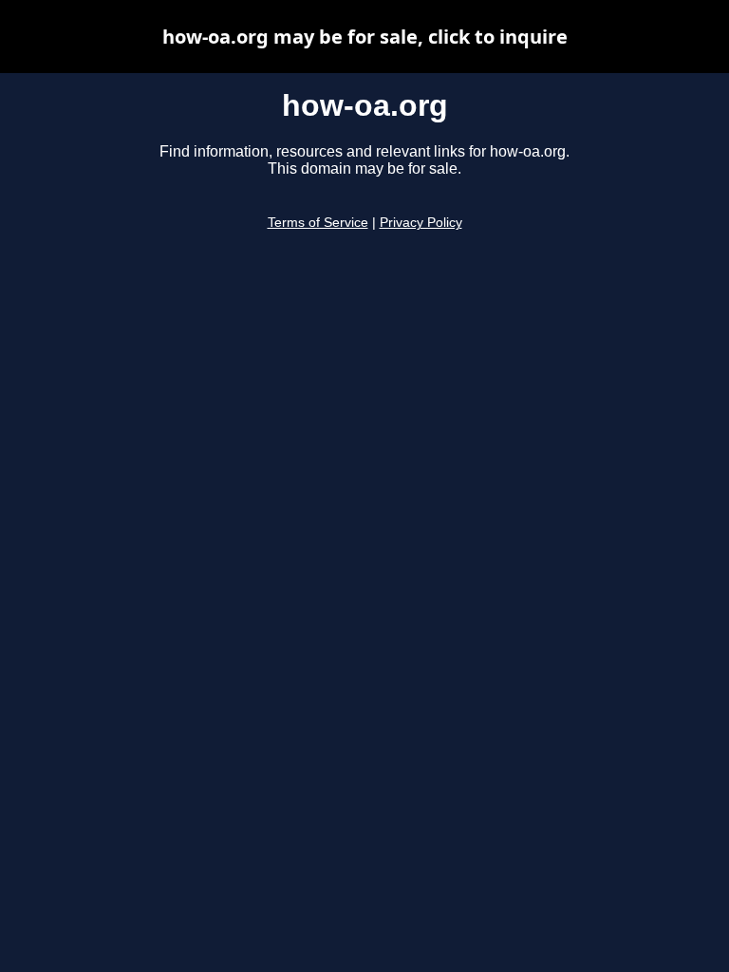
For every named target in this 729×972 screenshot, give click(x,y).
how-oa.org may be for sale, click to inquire (365, 36)
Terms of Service (318, 222)
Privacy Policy (421, 222)
